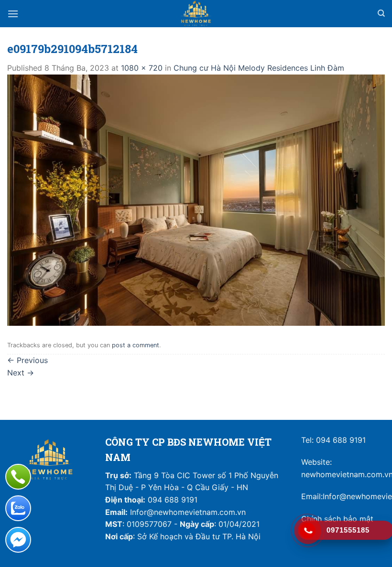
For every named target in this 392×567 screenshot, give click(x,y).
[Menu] (13, 13)
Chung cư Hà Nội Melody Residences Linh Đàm (259, 68)
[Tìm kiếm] (381, 13)
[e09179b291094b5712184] (196, 199)
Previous (27, 360)
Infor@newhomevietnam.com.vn (188, 512)
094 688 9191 (341, 440)
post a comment (135, 345)
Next (20, 372)
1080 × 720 (142, 68)
